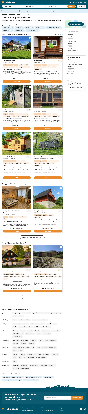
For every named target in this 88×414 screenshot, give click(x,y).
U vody (14, 319)
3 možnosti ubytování (17, 281)
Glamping (21, 315)
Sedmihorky (37, 212)
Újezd (36, 271)
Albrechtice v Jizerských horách (75, 64)
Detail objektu (16, 128)
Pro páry (15, 354)
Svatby (14, 357)
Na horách (15, 350)
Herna (14, 323)
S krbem (48, 326)
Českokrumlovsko (72, 50)
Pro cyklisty (22, 354)
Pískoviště (37, 330)
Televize (38, 326)
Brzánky (39, 27)
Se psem (45, 319)
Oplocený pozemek (30, 333)
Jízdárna (33, 347)
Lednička (26, 323)
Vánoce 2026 (24, 365)
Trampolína (15, 330)
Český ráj (14, 158)
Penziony (42, 313)
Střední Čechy (11, 111)
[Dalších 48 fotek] (16, 47)
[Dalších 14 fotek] (16, 256)
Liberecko (70, 36)
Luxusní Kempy (47, 377)
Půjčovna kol (23, 343)
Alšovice (70, 66)
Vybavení (55, 11)
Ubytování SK (41, 11)
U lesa (38, 347)
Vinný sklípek (16, 340)
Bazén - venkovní (45, 330)
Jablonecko (70, 34)
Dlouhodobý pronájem (41, 357)
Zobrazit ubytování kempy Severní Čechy (32, 237)
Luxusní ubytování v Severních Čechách (12, 377)
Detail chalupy (16, 81)
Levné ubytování (22, 357)
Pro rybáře (29, 354)
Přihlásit (84, 2)
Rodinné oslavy (55, 354)
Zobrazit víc (69, 73)
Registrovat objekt (65, 408)
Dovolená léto (52, 365)
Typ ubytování (62, 11)
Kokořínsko (43, 62)
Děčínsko (70, 33)
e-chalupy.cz (4, 14)
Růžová (28, 27)
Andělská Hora (71, 71)
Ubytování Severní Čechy (30, 380)
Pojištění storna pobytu (47, 410)
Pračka (14, 326)
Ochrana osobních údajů (47, 408)
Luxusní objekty (37, 354)
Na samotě (44, 347)
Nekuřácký (15, 343)
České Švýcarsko (11, 62)
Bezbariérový (31, 343)
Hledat (72, 6)
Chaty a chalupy (16, 313)
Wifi (43, 326)
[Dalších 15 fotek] (16, 143)
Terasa (53, 330)
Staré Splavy (7, 27)
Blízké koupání (52, 347)
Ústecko (70, 48)
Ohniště (58, 330)
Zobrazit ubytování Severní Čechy (32, 297)
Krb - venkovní (16, 333)
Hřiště (14, 347)
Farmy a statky (57, 313)
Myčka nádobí (34, 323)
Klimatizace (41, 323)
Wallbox (40, 340)
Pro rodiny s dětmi (37, 319)
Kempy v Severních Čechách (33, 377)
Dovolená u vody (14, 11)
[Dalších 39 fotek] (48, 256)
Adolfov (69, 59)
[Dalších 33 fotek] (48, 47)
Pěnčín (18, 27)
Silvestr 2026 (16, 365)
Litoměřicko (70, 38)
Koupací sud (33, 340)
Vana (55, 323)
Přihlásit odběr (77, 397)
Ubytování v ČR (32, 11)
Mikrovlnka (49, 323)
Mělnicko (70, 43)
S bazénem (21, 319)
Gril (23, 333)
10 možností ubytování (17, 69)
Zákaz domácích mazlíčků (50, 340)
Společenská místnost (29, 326)
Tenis (27, 347)
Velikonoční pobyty (33, 365)
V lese (21, 350)
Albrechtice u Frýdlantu (73, 62)
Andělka (70, 69)
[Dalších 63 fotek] (16, 197)
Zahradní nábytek (47, 333)
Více (24, 73)
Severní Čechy (12, 14)
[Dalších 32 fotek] (48, 96)
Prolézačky (30, 330)
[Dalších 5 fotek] (48, 197)
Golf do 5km (21, 347)
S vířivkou (28, 319)
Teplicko (70, 46)
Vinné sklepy (49, 313)
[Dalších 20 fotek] (16, 96)
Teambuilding (46, 354)
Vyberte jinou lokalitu (32, 30)
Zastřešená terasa (17, 336)
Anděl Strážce (71, 68)
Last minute (5, 11)
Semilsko (70, 45)
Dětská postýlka (24, 340)
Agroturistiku (31, 357)
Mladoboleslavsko (72, 41)
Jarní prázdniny (43, 365)
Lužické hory (51, 158)
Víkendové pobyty (25, 11)
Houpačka (23, 330)
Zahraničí (48, 11)
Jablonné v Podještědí (53, 27)
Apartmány (35, 313)
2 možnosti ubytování (17, 118)
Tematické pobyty (71, 11)
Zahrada (38, 333)
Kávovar (20, 323)
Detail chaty (48, 81)
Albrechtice (6, 30)
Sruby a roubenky (26, 313)
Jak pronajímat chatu (27, 410)
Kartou (14, 361)
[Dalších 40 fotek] (48, 143)
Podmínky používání (27, 408)
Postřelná (18, 30)
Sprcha (20, 326)
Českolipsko (70, 52)
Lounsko (70, 39)
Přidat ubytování (75, 2)
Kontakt (62, 410)
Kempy (18, 14)
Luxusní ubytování (7, 380)
